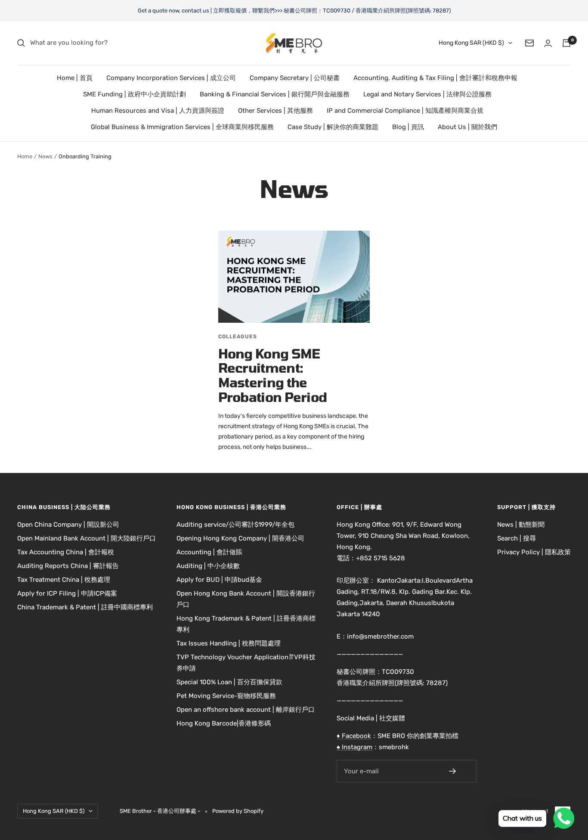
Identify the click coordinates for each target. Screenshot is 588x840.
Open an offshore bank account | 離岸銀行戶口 (245, 709)
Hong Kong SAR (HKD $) (471, 42)
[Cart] (566, 43)
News (45, 156)
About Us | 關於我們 (467, 127)
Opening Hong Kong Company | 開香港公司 (240, 538)
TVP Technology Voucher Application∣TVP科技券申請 (246, 662)
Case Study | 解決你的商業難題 (333, 127)
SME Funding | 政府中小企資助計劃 (134, 94)
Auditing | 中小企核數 (208, 566)
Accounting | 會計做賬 (209, 552)
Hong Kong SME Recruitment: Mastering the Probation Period (272, 375)
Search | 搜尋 (516, 538)
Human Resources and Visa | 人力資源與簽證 (157, 110)
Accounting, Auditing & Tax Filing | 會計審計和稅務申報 (435, 78)
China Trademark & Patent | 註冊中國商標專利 (85, 607)
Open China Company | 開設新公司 (68, 524)
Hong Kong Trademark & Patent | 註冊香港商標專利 (246, 624)
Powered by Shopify (237, 811)
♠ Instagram (354, 747)
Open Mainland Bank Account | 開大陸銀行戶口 (86, 538)
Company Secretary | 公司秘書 (295, 78)
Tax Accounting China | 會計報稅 (65, 552)
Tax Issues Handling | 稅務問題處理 (228, 643)
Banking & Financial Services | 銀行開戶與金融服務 (275, 94)
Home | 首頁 (75, 78)
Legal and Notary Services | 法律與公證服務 (427, 94)
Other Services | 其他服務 (275, 110)
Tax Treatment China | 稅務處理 (63, 580)
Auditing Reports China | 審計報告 (68, 566)
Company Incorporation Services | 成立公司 (171, 78)
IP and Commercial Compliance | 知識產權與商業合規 (405, 110)
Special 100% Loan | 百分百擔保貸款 (229, 682)
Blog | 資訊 (408, 127)
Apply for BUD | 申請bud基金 (219, 580)
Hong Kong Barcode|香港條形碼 (223, 723)
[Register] (458, 771)
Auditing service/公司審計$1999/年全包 (235, 524)
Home (24, 156)
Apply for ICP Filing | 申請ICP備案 (67, 593)
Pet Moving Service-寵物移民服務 (226, 696)
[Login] (548, 43)
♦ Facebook (354, 736)
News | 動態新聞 (521, 524)
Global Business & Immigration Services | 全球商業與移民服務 (182, 127)
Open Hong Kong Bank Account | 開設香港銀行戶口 (245, 599)
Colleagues (237, 337)
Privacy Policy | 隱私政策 (534, 552)
